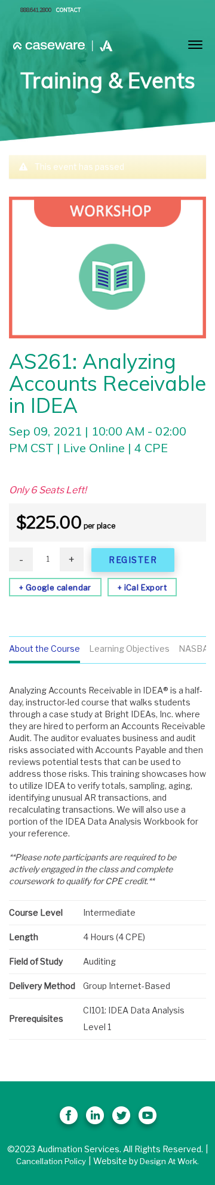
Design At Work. (169, 1161)
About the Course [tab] (44, 648)
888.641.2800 (35, 10)
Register (133, 560)
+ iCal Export (142, 587)
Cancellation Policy (51, 1161)
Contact (68, 10)
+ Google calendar (55, 587)
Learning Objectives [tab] (129, 648)
